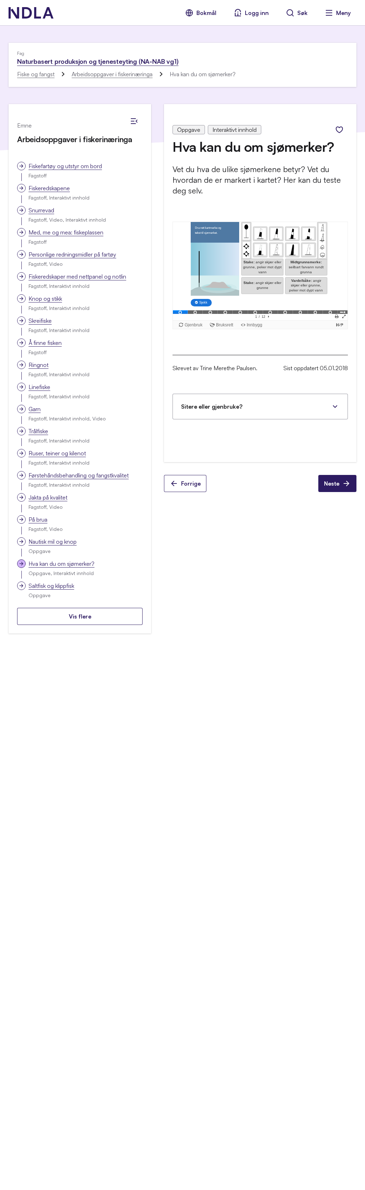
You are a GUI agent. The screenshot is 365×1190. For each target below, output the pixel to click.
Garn (35, 409)
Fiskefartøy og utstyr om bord (65, 166)
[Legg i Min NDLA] (339, 129)
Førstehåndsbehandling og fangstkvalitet (79, 475)
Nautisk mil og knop (53, 541)
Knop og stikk (45, 298)
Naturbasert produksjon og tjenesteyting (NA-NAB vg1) (98, 61)
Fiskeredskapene (49, 188)
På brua (38, 519)
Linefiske (39, 386)
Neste (331, 483)
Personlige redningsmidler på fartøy (72, 254)
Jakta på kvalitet (48, 497)
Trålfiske (38, 431)
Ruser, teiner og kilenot (57, 453)
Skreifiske (40, 320)
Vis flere (80, 616)
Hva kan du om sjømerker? (61, 563)
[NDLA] (31, 13)
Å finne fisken (45, 342)
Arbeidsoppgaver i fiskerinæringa (112, 74)
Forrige (191, 483)
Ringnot (38, 364)
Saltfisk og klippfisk (51, 585)
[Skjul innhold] (134, 121)
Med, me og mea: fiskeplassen (66, 232)
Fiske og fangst (36, 74)
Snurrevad (41, 210)
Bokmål (206, 12)
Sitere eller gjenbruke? (211, 406)
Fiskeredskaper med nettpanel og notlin (77, 276)
